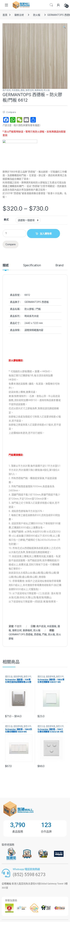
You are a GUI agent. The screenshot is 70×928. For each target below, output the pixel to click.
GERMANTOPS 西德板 (21, 634)
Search (51, 5)
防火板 (36, 14)
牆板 (23, 90)
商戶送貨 (7, 90)
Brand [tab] (59, 265)
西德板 (37, 634)
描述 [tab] (6, 265)
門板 (44, 634)
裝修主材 (19, 14)
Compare (11, 112)
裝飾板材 (39, 90)
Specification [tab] (32, 265)
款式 (6, 219)
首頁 (5, 14)
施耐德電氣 (18, 676)
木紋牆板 (16, 90)
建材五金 (8, 676)
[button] (64, 27)
